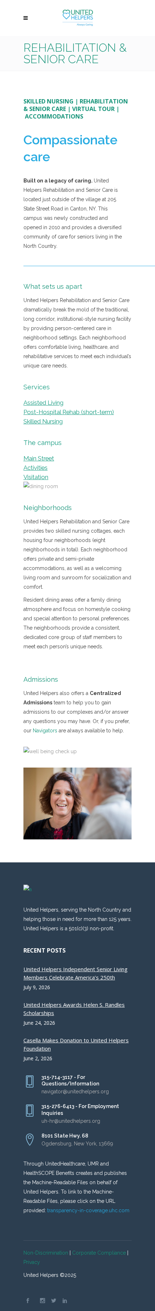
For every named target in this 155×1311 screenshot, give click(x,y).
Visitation (35, 477)
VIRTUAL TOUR (93, 109)
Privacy (31, 1262)
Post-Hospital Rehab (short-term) (68, 412)
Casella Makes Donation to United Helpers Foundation (76, 1044)
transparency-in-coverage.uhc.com (88, 1210)
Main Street (38, 458)
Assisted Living (43, 402)
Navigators (45, 730)
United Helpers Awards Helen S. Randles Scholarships (74, 1008)
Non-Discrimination (45, 1253)
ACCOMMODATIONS (54, 116)
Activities (35, 467)
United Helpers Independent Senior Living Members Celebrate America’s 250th (75, 973)
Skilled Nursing (43, 421)
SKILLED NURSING (48, 101)
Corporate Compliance (99, 1253)
